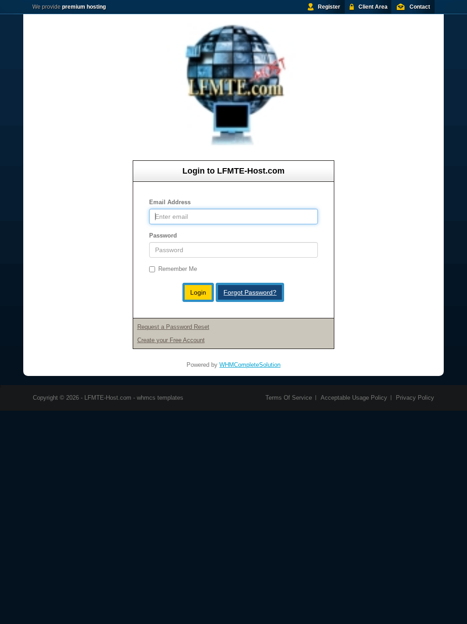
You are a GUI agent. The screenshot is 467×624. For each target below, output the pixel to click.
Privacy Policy (415, 397)
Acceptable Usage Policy (354, 397)
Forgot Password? (249, 292)
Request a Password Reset (173, 326)
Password (163, 235)
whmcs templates (160, 397)
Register (329, 7)
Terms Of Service (288, 397)
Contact (420, 7)
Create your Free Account (171, 340)
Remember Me (177, 268)
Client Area (373, 7)
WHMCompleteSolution (249, 364)
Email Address (170, 202)
